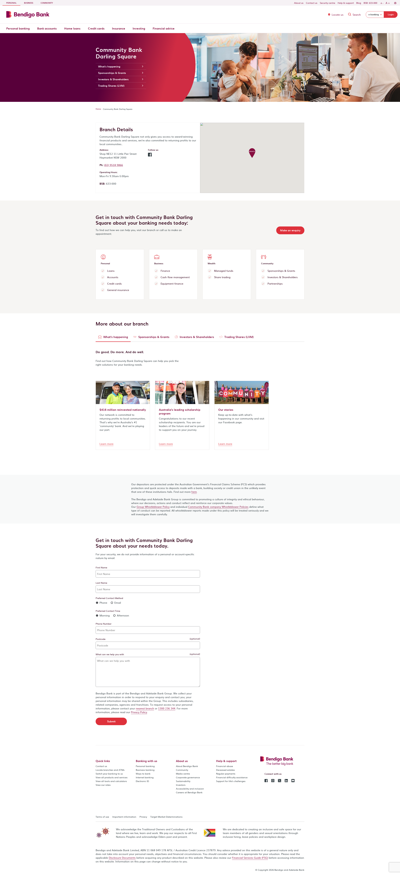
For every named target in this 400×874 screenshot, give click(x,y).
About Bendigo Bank (187, 766)
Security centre (327, 2)
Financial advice (164, 28)
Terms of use (102, 816)
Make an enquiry (290, 230)
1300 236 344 (166, 708)
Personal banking (18, 28)
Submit (111, 721)
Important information (124, 816)
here (194, 492)
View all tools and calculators (111, 781)
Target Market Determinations (166, 816)
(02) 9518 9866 (113, 165)
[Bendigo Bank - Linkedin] (286, 780)
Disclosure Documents (122, 857)
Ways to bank (143, 773)
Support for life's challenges (230, 781)
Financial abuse (224, 766)
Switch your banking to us (109, 773)
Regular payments (225, 773)
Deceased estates (225, 769)
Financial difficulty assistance (232, 777)
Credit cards (96, 28)
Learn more (106, 444)
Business (28, 2)
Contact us (311, 2)
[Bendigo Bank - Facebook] (266, 780)
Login (391, 14)
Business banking (145, 769)
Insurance (118, 28)
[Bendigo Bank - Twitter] (279, 780)
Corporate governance (188, 777)
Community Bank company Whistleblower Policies (218, 507)
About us (298, 2)
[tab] (113, 337)
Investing (139, 28)
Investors (180, 784)
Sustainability (183, 781)
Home (98, 108)
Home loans (72, 28)
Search (357, 14)
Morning (104, 615)
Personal (13, 2)
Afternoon (122, 615)
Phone (103, 602)
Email (117, 602)
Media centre (183, 773)
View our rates (103, 784)
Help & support (346, 2)
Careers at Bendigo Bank (189, 792)
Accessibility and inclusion (190, 788)
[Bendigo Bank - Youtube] (293, 780)
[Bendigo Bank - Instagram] (272, 780)
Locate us (337, 14)
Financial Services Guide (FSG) (250, 857)
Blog (358, 2)
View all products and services (112, 777)
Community (47, 2)
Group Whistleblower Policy (153, 507)
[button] (150, 155)
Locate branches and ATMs (110, 769)
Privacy (143, 816)
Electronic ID (142, 781)
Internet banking (145, 777)
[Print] (395, 3)
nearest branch (145, 708)
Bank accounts (47, 28)
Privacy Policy (139, 712)
